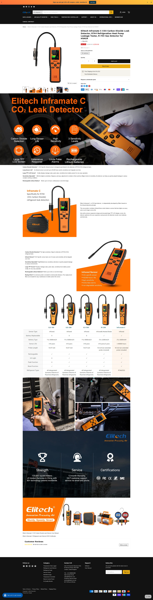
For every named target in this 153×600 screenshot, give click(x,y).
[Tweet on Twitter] (84, 86)
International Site (106, 17)
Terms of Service (27, 589)
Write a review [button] (123, 545)
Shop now (89, 2)
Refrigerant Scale (47, 570)
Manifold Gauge (47, 574)
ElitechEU (85, 41)
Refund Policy (44, 589)
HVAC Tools (54, 17)
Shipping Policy (52, 589)
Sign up (126, 572)
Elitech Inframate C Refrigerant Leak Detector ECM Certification (39, 536)
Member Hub (119, 17)
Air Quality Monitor (41, 17)
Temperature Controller (69, 17)
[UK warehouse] (85, 55)
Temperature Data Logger (49, 565)
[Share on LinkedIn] (87, 86)
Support (84, 17)
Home (24, 27)
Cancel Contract (28, 21)
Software (87, 565)
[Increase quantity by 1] (95, 61)
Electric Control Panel (48, 579)
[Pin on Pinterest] (89, 86)
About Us (93, 17)
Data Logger (27, 17)
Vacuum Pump (47, 572)
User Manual (88, 568)
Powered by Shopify (27, 593)
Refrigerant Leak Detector (49, 568)
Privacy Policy (35, 589)
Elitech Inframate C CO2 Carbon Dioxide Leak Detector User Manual (40, 533)
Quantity (83, 57)
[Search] (111, 12)
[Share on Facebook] (82, 86)
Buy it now (105, 66)
